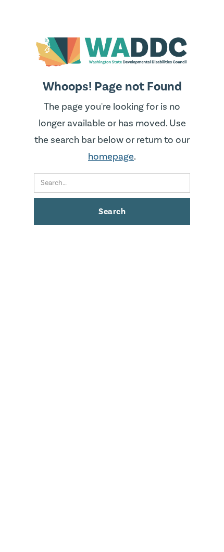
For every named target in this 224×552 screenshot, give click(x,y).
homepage (111, 157)
